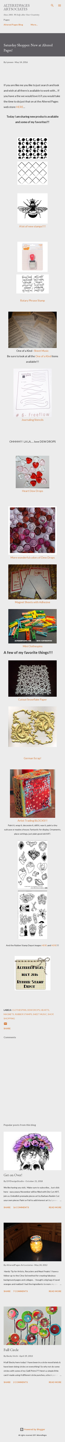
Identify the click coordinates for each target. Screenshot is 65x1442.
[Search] (52, 5)
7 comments (20, 1291)
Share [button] (7, 1028)
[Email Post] (5, 1024)
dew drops (33, 1010)
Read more (55, 1207)
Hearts (45, 1010)
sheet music (40, 1014)
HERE (19, 107)
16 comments (21, 1207)
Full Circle (11, 1349)
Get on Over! (13, 1175)
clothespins (19, 1010)
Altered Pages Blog (13, 24)
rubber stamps (23, 1014)
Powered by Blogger (34, 1429)
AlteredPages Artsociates (17, 7)
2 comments (20, 1382)
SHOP (50, 1014)
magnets (9, 1014)
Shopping (9, 1018)
